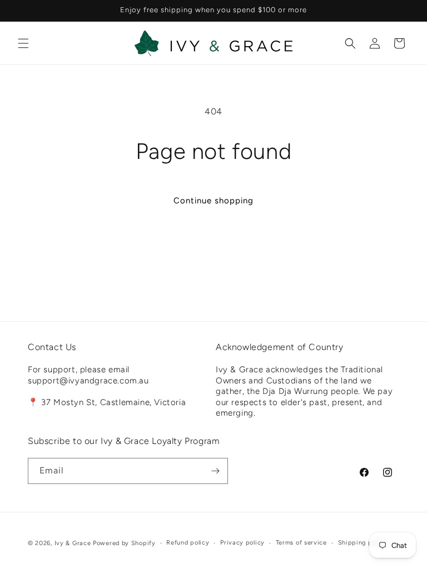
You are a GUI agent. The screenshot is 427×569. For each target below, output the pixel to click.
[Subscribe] (215, 471)
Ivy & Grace (72, 543)
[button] (23, 43)
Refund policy (187, 542)
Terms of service (301, 542)
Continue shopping (213, 201)
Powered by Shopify (124, 543)
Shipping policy (363, 542)
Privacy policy (242, 542)
